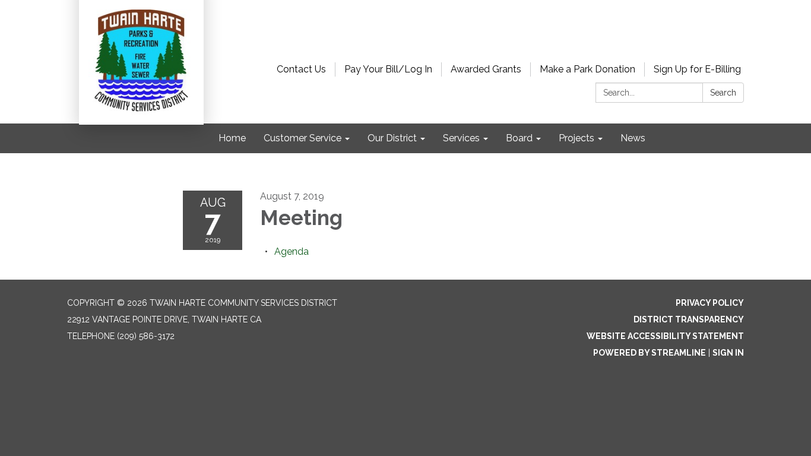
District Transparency (688, 319)
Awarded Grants (486, 69)
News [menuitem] (632, 138)
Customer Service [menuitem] (302, 138)
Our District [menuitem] (392, 138)
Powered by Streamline (649, 352)
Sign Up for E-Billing (697, 69)
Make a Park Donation (587, 69)
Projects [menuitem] (576, 138)
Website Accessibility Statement (665, 336)
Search (723, 92)
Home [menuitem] (232, 138)
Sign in (728, 352)
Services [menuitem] (461, 138)
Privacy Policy (710, 303)
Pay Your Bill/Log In (388, 69)
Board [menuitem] (519, 138)
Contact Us (301, 69)
